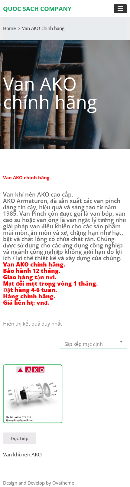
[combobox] (93, 341)
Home (9, 28)
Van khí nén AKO (22, 454)
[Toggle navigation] (120, 8)
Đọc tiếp (19, 438)
